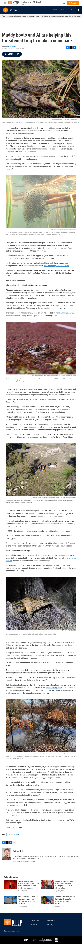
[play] (5, 10)
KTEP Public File (35, 925)
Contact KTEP (51, 920)
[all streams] (79, 10)
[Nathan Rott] (6, 854)
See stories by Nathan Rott (24, 861)
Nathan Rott (12, 46)
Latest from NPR (13, 834)
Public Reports (51, 925)
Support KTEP (34, 920)
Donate (74, 3)
